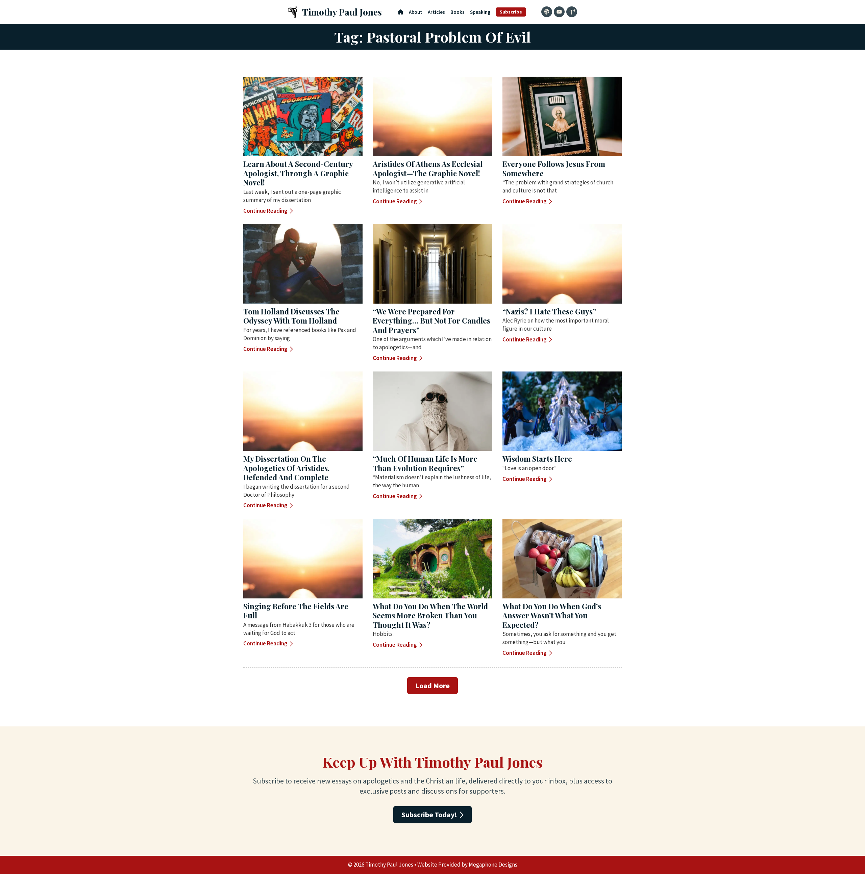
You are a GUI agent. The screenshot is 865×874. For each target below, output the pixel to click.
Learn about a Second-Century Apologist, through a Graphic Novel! (298, 173)
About (415, 12)
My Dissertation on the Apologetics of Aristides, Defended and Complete (286, 468)
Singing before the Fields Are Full (295, 611)
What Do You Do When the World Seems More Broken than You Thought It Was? (430, 615)
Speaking (480, 12)
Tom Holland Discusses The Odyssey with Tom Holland (291, 316)
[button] (432, 685)
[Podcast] (546, 11)
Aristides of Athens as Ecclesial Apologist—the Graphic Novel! (428, 168)
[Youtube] (559, 11)
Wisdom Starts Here (537, 459)
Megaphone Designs (493, 864)
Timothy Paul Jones (342, 12)
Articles (436, 12)
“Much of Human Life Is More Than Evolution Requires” (425, 463)
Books (457, 12)
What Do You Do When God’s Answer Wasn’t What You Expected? (551, 615)
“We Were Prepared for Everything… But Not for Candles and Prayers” (431, 320)
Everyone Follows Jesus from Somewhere (553, 168)
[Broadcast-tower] (571, 11)
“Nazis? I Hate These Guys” (549, 311)
